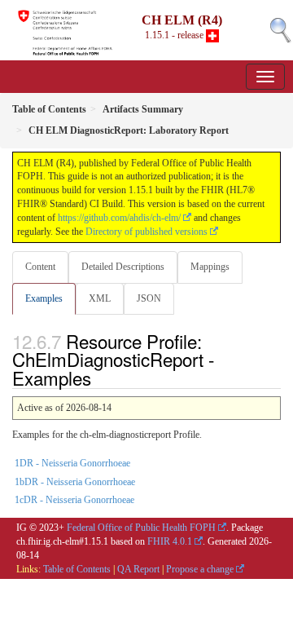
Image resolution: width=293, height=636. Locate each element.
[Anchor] (100, 377)
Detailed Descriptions (122, 266)
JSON (149, 298)
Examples (44, 298)
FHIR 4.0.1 (169, 541)
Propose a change (200, 569)
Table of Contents (77, 569)
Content (40, 266)
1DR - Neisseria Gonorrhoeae (72, 463)
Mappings (210, 266)
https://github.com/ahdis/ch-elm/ (119, 217)
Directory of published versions (146, 231)
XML (100, 298)
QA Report (138, 569)
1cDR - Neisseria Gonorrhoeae (74, 500)
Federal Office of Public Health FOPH (141, 527)
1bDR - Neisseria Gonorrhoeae (75, 482)
